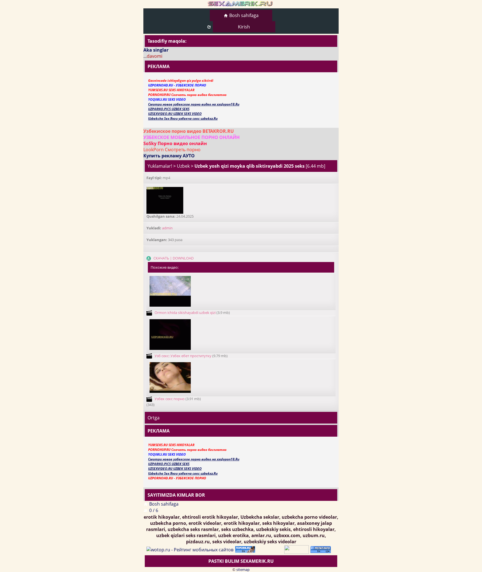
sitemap (243, 569)
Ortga (154, 418)
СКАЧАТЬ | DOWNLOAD (173, 258)
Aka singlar (155, 50)
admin (167, 227)
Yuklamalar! (160, 166)
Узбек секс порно (170, 398)
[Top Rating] (321, 549)
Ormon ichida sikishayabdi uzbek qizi (185, 312)
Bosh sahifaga (244, 15)
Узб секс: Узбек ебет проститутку (183, 355)
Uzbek (183, 166)
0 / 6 (153, 510)
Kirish (244, 27)
